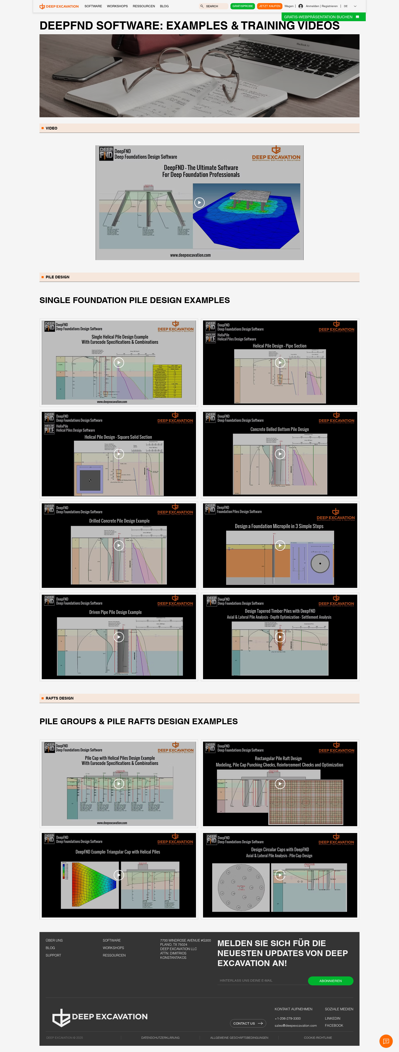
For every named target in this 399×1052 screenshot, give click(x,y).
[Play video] (199, 202)
